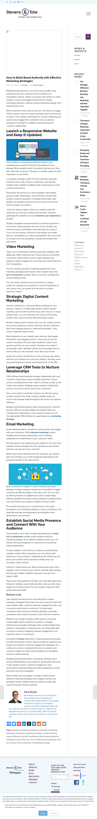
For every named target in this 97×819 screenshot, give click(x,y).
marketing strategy (41, 743)
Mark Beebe (38, 85)
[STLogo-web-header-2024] (24, 13)
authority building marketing (25, 730)
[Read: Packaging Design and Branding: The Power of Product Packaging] (76, 151)
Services (33, 767)
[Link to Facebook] (7, 2)
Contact (33, 783)
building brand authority (17, 739)
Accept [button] (43, 813)
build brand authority (49, 736)
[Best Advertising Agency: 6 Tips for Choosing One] (2, 692)
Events (77, 59)
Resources (34, 777)
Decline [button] (53, 813)
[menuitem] (88, 13)
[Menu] (88, 13)
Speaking (33, 780)
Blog (31, 773)
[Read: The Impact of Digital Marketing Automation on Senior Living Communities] (76, 121)
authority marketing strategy (28, 733)
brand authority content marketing (22, 736)
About (32, 764)
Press (76, 64)
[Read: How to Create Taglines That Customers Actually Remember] (76, 207)
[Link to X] (11, 2)
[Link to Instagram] (22, 2)
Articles (24, 85)
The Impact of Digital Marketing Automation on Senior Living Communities (85, 129)
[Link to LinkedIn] (15, 2)
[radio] (59, 786)
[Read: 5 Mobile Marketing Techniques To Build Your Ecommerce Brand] (76, 177)
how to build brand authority (43, 739)
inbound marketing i (40, 432)
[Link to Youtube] (18, 2)
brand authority (50, 733)
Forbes (21, 639)
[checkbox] (59, 788)
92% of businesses (14, 275)
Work (31, 770)
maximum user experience (47, 216)
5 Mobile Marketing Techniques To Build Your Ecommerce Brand (85, 186)
